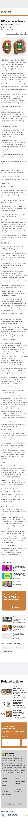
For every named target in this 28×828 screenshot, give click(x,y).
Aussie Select (6, 648)
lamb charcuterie (20, 648)
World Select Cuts (8, 27)
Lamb (13, 648)
